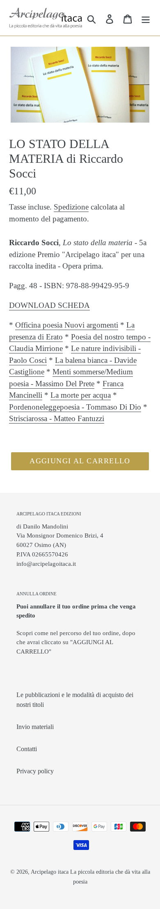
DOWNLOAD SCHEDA (49, 305)
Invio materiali (35, 726)
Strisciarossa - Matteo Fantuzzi (56, 418)
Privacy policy (35, 771)
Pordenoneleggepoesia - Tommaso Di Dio (75, 407)
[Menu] (146, 18)
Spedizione (71, 207)
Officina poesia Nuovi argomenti (66, 325)
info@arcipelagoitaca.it (46, 563)
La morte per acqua (80, 395)
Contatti (26, 748)
